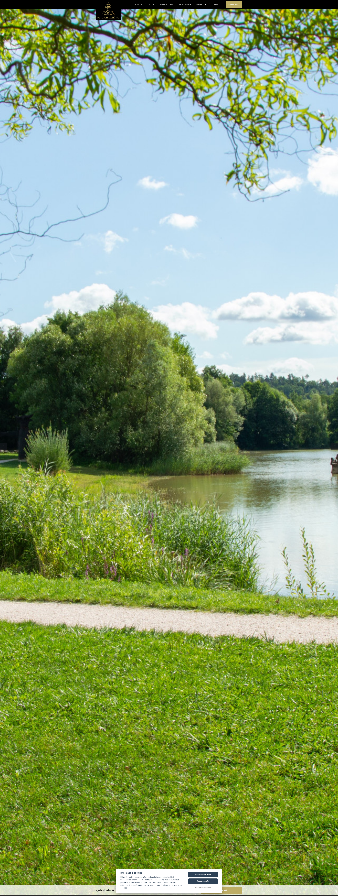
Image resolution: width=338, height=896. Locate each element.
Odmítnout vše (203, 881)
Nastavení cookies (203, 888)
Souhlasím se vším (203, 874)
